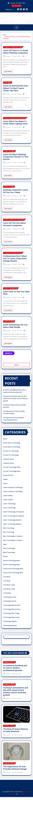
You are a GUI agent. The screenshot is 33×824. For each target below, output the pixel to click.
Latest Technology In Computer (13, 512)
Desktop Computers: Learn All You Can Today (15, 191)
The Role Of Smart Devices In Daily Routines (15, 730)
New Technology (8, 528)
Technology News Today (11, 613)
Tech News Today (9, 585)
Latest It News (8, 496)
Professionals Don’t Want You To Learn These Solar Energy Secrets (15, 258)
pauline (8, 56)
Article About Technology (11, 443)
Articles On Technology (11, 451)
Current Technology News (11, 467)
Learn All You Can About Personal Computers (14, 224)
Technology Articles (9, 597)
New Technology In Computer (13, 536)
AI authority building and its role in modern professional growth (15, 667)
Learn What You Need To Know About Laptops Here (15, 122)
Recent (5, 556)
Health (5, 479)
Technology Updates (10, 621)
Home (4, 34)
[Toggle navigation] (16, 27)
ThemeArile (21, 794)
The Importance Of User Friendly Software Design (15, 767)
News (5, 544)
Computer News (8, 459)
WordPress (26, 791)
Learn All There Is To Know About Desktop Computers (15, 51)
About (5, 439)
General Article (8, 475)
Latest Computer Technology (13, 487)
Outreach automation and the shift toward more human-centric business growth (15, 398)
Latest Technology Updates (12, 520)
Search (8, 353)
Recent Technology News (11, 560)
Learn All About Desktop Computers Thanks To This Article (15, 156)
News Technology (9, 548)
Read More (8, 71)
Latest (5, 483)
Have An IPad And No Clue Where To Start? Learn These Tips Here (15, 88)
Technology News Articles (11, 605)
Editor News (12, 794)
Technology (7, 593)
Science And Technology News (13, 569)
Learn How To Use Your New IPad (16, 292)
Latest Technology (9, 504)
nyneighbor (17, 17)
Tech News (6, 577)
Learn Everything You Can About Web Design (15, 325)
